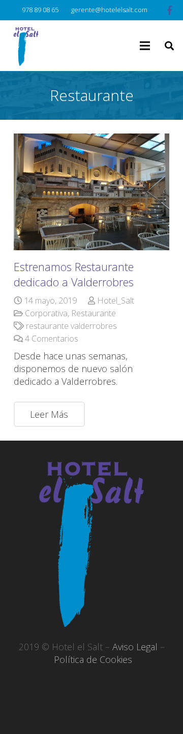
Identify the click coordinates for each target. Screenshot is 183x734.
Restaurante (93, 313)
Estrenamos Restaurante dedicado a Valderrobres (74, 274)
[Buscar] (169, 45)
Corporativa (46, 313)
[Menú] (145, 45)
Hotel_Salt (115, 300)
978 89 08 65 (40, 9)
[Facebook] (170, 10)
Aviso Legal (135, 647)
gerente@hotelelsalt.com (109, 9)
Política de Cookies (93, 659)
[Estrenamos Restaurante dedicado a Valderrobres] (91, 192)
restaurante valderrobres (71, 325)
